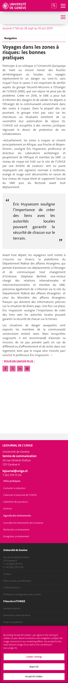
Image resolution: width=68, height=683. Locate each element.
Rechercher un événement (16, 529)
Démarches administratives (17, 615)
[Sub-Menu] (63, 17)
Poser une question (13, 622)
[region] (34, 654)
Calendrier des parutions (15, 501)
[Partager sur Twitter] (13, 369)
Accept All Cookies (34, 676)
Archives (7, 508)
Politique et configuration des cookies (22, 594)
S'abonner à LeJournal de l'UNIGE (20, 494)
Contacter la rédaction (14, 488)
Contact (7, 573)
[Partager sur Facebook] (5, 369)
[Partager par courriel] (27, 369)
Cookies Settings (34, 656)
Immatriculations (12, 608)
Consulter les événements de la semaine (23, 522)
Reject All (34, 666)
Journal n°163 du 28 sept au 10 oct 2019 (27, 28)
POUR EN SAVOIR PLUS (18, 361)
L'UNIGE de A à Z (11, 587)
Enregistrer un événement (16, 536)
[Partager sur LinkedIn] (20, 369)
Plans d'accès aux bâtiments (17, 580)
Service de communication (19, 456)
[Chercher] (54, 5)
